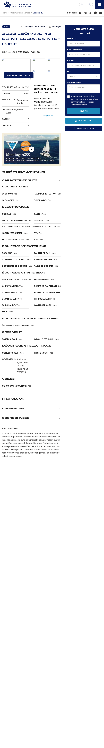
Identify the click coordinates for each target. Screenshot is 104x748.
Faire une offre (85, 120)
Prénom (71, 39)
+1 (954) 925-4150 (85, 128)
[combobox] (80, 76)
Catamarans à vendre (20, 13)
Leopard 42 (38, 13)
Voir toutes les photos (18, 75)
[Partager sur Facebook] (80, 12)
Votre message (74, 82)
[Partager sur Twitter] (85, 12)
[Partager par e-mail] (100, 12)
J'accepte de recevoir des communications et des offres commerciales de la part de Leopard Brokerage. (84, 100)
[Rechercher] (82, 4)
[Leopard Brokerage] (17, 4)
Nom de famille (74, 49)
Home (5, 13)
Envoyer (84, 111)
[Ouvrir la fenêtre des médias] (16, 69)
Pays (70, 71)
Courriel (71, 60)
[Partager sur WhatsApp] (95, 12)
